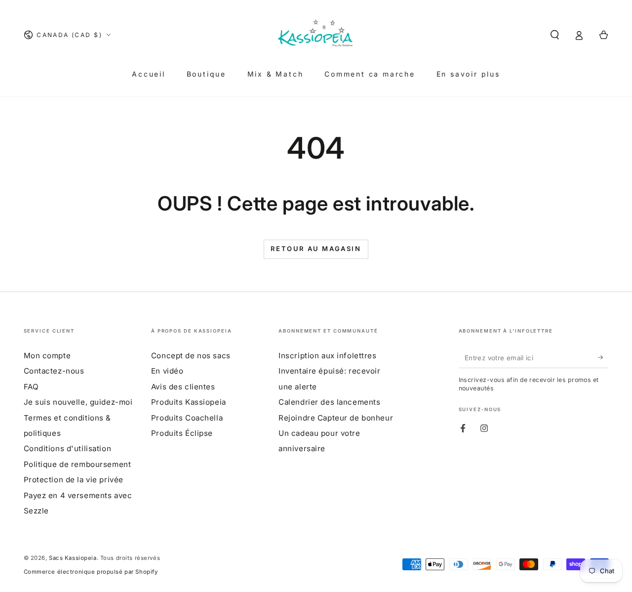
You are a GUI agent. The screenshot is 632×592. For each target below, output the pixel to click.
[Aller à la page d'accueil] (316, 35)
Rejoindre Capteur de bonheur (335, 418)
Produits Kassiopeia (188, 402)
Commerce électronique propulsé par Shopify (91, 571)
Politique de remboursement (77, 464)
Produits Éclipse (182, 433)
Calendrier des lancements (329, 402)
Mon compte (47, 355)
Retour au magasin (316, 249)
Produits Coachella (187, 418)
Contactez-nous (54, 371)
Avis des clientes (183, 386)
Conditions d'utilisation (68, 448)
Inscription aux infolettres (327, 355)
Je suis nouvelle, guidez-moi (78, 402)
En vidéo (167, 371)
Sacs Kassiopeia (73, 557)
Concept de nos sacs (191, 355)
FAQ (31, 386)
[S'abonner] (603, 357)
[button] (555, 35)
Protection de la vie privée (73, 479)
